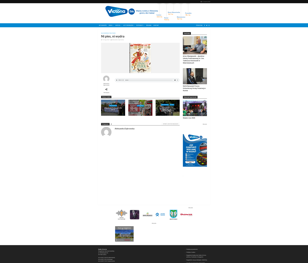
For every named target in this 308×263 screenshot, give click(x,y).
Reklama (148, 25)
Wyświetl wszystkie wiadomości (170, 123)
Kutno (172, 104)
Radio (110, 25)
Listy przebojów (128, 25)
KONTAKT (156, 25)
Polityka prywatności (192, 249)
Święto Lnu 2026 (189, 118)
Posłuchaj (199, 25)
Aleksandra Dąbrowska (118, 40)
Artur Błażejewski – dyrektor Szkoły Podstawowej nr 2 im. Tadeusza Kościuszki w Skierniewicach (193, 59)
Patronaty (139, 25)
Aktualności (103, 25)
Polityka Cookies (190, 252)
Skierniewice (140, 105)
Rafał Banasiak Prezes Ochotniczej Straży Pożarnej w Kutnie (194, 88)
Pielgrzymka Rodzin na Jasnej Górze (113, 108)
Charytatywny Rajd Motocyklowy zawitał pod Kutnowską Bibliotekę (167, 108)
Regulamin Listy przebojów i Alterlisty (196, 260)
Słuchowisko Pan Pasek (108, 33)
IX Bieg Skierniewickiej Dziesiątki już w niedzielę (140, 109)
